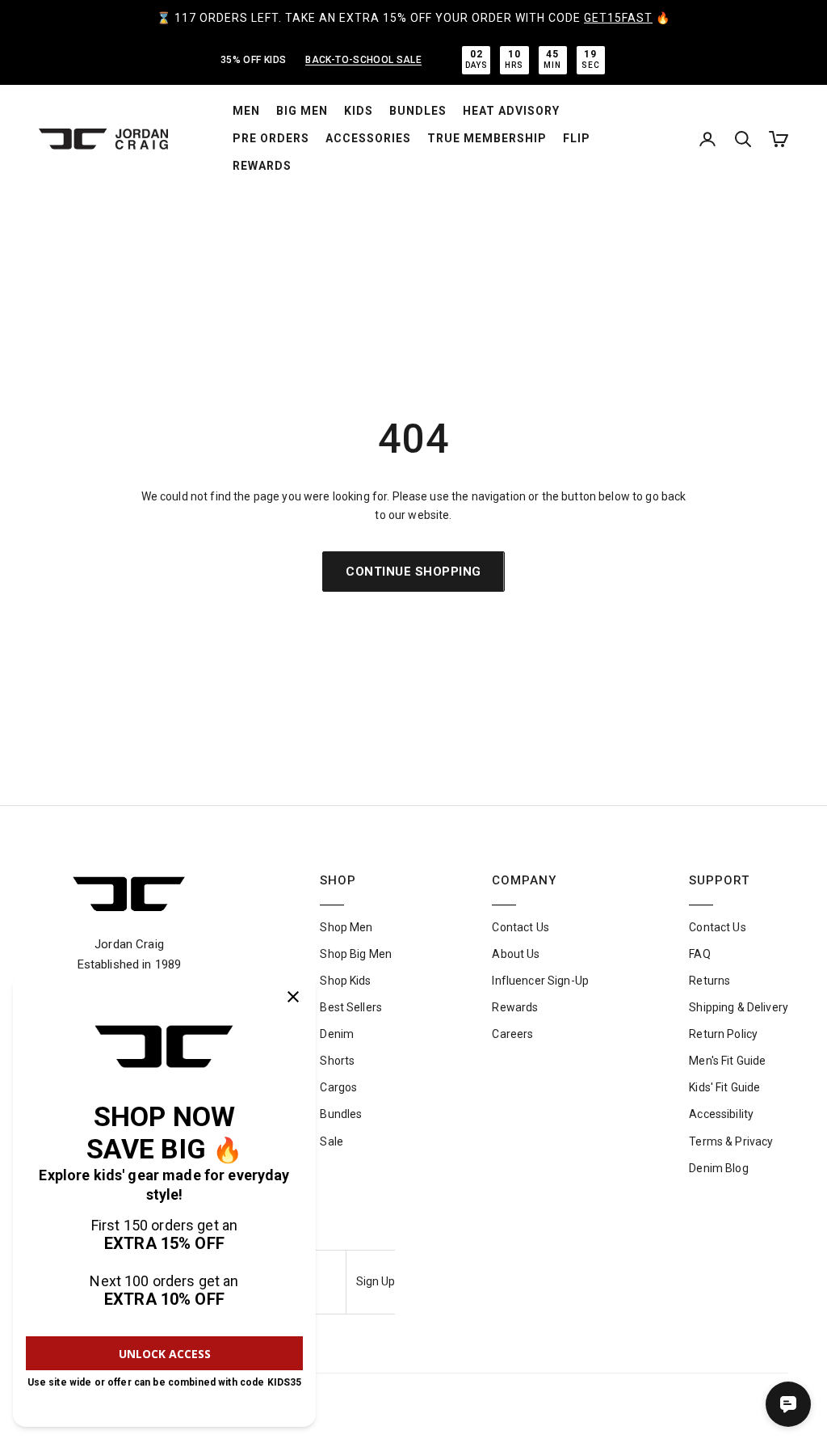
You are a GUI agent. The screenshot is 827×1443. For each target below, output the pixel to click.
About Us (515, 953)
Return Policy (723, 1033)
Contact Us (520, 927)
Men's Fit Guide (727, 1060)
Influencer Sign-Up (540, 980)
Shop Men (346, 927)
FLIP (576, 138)
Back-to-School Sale (363, 59)
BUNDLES (418, 110)
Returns (709, 980)
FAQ (699, 953)
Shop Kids (345, 980)
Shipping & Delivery (738, 1007)
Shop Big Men (356, 953)
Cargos (338, 1087)
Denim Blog (718, 1168)
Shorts (337, 1060)
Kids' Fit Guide (724, 1087)
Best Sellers (351, 1007)
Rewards (515, 1007)
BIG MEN (302, 110)
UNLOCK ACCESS (165, 1353)
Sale (331, 1141)
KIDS (358, 110)
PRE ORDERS (271, 138)
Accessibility (721, 1114)
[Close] (293, 996)
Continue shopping (413, 571)
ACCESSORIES (368, 138)
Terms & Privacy (731, 1141)
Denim (337, 1033)
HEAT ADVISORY (511, 110)
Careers (512, 1033)
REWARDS (262, 165)
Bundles (341, 1114)
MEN (246, 110)
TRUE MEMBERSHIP (487, 138)
